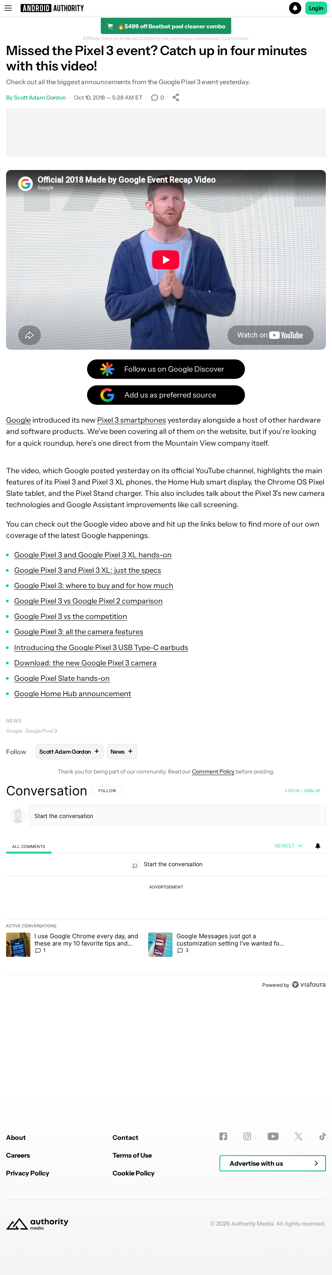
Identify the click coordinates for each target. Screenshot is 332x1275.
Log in (292, 790)
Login (316, 8)
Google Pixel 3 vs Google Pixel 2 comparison (88, 601)
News (13, 721)
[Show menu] (8, 8)
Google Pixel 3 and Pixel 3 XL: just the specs (87, 570)
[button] (166, 8)
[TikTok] (322, 1136)
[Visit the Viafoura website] (309, 984)
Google (18, 420)
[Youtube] (273, 1136)
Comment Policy (213, 771)
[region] (166, 887)
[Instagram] (247, 1136)
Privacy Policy (27, 1173)
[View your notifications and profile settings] (318, 846)
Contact (125, 1137)
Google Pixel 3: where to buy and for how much (93, 585)
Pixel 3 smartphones (131, 420)
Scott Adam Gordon (40, 97)
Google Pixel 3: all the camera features (78, 631)
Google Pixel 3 (41, 731)
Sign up (312, 790)
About (16, 1137)
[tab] (28, 846)
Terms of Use (132, 1155)
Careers (18, 1155)
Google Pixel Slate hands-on (62, 678)
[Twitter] (298, 1136)
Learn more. (235, 38)
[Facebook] (223, 1136)
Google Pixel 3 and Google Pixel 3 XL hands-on (93, 554)
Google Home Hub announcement (72, 693)
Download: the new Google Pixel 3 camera (85, 663)
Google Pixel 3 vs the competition (70, 616)
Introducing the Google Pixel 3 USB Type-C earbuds (101, 647)
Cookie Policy (134, 1173)
